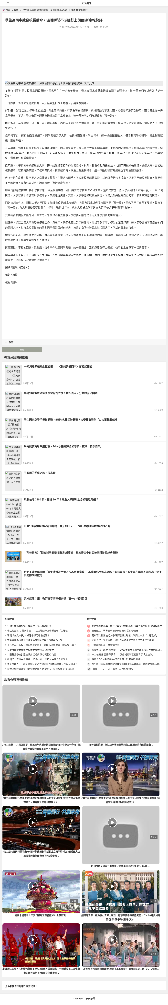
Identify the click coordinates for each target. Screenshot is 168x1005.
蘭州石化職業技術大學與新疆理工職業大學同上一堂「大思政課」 (125, 635)
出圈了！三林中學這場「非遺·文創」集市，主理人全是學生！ (38, 659)
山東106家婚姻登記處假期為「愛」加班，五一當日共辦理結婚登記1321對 (67, 526)
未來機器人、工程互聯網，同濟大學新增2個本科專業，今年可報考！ (42, 664)
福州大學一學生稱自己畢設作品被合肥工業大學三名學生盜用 (123, 640)
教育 (16, 10)
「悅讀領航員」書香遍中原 (105, 645)
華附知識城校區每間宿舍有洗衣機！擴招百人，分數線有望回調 (60, 393)
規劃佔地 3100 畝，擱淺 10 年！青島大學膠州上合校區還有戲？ (61, 499)
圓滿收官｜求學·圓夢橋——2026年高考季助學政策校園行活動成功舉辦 (128, 649)
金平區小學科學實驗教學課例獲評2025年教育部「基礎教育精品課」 (126, 664)
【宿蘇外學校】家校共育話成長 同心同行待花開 (31, 654)
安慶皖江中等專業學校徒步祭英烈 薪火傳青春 (30, 649)
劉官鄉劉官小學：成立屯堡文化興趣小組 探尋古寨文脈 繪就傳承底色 (127, 626)
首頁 (8, 10)
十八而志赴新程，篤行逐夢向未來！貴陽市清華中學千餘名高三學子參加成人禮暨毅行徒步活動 (55, 645)
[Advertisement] (84, 55)
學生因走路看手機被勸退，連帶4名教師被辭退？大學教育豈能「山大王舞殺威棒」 (72, 419)
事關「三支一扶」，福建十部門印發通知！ (28, 635)
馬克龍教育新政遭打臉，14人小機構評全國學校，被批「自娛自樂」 (63, 446)
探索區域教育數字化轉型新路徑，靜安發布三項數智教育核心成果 (40, 668)
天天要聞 (86, 3)
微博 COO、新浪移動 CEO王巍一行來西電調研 (116, 659)
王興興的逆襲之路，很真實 (39, 473)
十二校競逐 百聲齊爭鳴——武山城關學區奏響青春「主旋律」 (38, 630)
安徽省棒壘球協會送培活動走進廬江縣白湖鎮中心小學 (34, 640)
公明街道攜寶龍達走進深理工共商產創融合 (29, 626)
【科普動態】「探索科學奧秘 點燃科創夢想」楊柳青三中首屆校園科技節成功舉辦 (71, 552)
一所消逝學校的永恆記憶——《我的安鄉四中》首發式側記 (58, 366)
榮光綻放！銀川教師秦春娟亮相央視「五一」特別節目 (55, 598)
